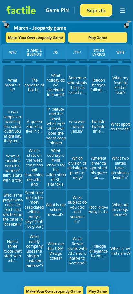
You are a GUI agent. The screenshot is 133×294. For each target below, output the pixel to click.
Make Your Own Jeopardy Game (35, 37)
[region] (66, 151)
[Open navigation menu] (123, 10)
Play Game (97, 37)
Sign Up (96, 10)
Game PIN (57, 10)
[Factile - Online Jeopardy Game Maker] (21, 10)
